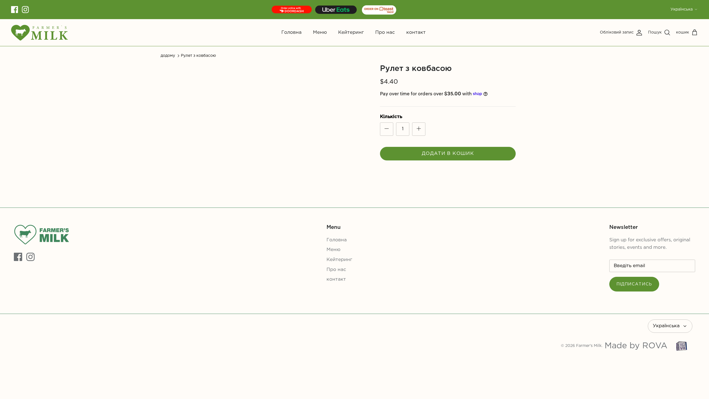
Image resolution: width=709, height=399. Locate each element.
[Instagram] (25, 9)
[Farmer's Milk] (39, 32)
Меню (320, 32)
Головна (291, 32)
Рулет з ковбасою (198, 55)
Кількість (391, 117)
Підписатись (634, 284)
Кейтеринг (351, 32)
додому (168, 55)
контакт (416, 32)
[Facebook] (14, 9)
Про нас (385, 32)
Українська (682, 9)
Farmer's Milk (589, 345)
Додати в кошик (448, 154)
